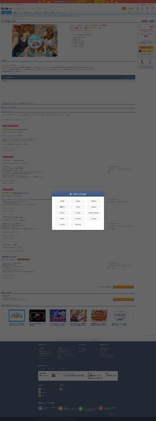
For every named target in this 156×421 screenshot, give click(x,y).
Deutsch (62, 213)
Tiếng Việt (78, 224)
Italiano (62, 219)
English (78, 201)
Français (78, 213)
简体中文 (93, 201)
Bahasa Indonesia (94, 213)
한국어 (78, 207)
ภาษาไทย (62, 224)
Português (78, 219)
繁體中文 (62, 207)
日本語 (62, 201)
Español (94, 207)
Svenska (93, 219)
